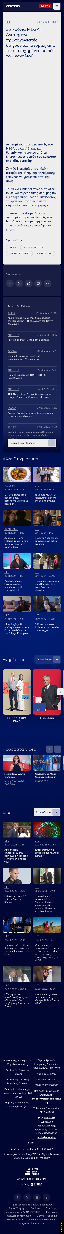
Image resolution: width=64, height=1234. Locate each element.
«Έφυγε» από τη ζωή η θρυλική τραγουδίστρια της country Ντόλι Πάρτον (16, 949)
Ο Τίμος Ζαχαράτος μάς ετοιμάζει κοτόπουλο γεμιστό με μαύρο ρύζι (16, 499)
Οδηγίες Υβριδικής (47, 1215)
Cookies (35, 1208)
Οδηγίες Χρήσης (16, 1208)
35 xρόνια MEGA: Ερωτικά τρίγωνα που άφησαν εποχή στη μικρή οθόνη (16, 542)
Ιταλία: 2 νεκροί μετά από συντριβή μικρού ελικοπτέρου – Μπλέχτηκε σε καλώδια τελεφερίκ (30, 435)
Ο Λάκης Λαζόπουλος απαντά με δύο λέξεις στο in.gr (46, 540)
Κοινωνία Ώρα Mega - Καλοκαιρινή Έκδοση (46, 775)
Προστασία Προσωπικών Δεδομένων (32, 1204)
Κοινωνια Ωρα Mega (17, 719)
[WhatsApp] (29, 283)
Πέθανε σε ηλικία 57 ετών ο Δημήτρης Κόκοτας (15, 899)
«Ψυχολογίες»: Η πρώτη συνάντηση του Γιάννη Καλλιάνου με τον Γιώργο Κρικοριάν (16, 629)
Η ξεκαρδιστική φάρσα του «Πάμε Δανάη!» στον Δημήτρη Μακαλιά (47, 585)
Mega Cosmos (15, 1219)
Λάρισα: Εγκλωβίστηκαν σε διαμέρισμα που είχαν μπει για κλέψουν (31, 414)
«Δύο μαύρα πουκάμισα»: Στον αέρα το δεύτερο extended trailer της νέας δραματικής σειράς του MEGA (47, 953)
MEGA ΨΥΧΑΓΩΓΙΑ (33, 247)
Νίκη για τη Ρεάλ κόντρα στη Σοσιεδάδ (28, 339)
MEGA (12, 247)
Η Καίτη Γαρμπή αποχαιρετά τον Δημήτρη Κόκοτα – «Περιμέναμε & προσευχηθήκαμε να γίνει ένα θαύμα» (45, 903)
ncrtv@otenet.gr (47, 1137)
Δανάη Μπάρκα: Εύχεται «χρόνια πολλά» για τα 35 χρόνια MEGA (13, 585)
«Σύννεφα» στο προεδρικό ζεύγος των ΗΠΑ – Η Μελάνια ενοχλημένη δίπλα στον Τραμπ (16, 1000)
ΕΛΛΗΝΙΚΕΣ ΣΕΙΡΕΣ (19, 253)
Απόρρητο (61, 1227)
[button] (56, 6)
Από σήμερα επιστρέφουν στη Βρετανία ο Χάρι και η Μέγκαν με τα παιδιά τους (16, 855)
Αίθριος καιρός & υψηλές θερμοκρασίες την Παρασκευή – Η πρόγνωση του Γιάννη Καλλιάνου (30, 320)
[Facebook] (10, 283)
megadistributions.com (31, 1223)
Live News (47, 717)
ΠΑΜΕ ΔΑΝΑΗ (44, 253)
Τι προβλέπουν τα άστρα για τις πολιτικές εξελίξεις (47, 852)
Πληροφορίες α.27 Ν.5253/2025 (22, 1212)
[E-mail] (38, 283)
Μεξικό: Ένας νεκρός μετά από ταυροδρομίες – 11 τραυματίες (24, 357)
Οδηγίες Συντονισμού (19, 1215)
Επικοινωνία (53, 1212)
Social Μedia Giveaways (43, 1219)
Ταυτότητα (51, 1208)
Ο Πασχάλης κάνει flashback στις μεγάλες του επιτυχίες (47, 627)
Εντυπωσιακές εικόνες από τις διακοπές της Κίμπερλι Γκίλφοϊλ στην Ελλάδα (47, 999)
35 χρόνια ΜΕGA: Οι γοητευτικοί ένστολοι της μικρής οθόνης (46, 497)
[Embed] (48, 283)
